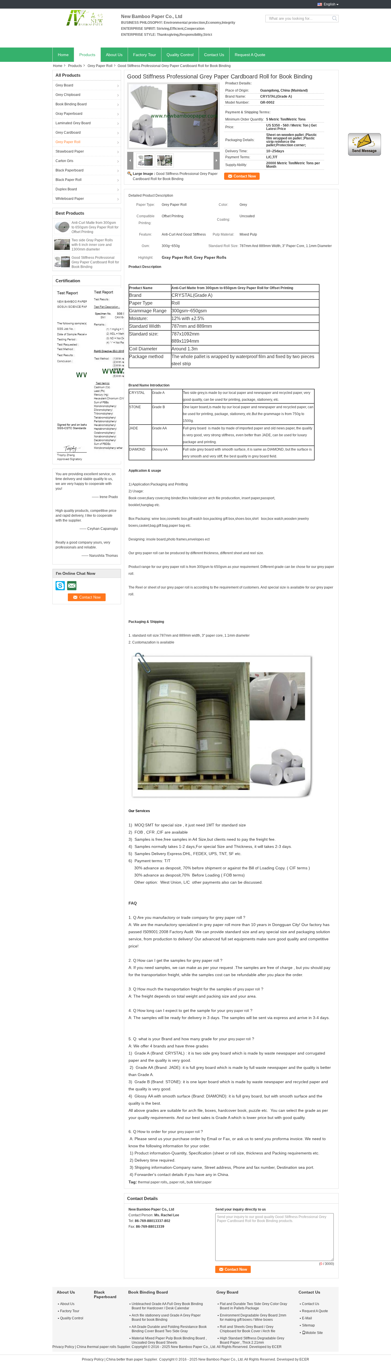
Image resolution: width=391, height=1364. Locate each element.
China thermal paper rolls (96, 1347)
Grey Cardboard (68, 133)
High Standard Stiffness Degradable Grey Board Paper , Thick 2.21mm (252, 1340)
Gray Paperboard (69, 114)
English (329, 4)
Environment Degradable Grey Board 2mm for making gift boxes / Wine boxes (253, 1317)
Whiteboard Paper (70, 199)
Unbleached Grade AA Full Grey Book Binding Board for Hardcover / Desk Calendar (167, 1306)
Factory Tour (144, 54)
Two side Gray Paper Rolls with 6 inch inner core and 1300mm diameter (92, 244)
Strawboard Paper (70, 151)
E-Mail (307, 1318)
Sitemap (308, 1325)
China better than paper (124, 1359)
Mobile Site (314, 1333)
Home (63, 54)
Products (87, 54)
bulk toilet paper (199, 1182)
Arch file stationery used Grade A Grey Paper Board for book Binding (166, 1317)
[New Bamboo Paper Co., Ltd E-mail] (139, 1234)
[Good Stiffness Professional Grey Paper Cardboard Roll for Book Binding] (62, 262)
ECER (277, 1347)
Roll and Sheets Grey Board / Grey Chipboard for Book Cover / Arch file (247, 1329)
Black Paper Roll (69, 180)
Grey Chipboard (68, 95)
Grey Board (64, 85)
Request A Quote (250, 54)
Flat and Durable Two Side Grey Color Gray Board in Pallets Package (253, 1306)
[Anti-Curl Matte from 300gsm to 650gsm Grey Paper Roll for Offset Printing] (62, 227)
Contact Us (214, 54)
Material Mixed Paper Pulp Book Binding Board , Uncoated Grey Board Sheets (169, 1340)
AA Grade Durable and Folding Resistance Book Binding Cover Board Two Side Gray (169, 1329)
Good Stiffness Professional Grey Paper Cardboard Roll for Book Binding (95, 262)
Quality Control (180, 54)
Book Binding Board (71, 104)
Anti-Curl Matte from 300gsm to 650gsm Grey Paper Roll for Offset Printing (95, 227)
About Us (114, 54)
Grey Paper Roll (100, 66)
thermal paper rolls (152, 1182)
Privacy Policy (63, 1347)
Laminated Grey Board (73, 123)
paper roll (176, 1182)
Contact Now (245, 176)
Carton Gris (64, 161)
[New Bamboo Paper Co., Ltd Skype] (132, 1234)
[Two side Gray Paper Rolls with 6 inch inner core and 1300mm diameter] (62, 244)
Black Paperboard (70, 170)
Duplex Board (66, 189)
